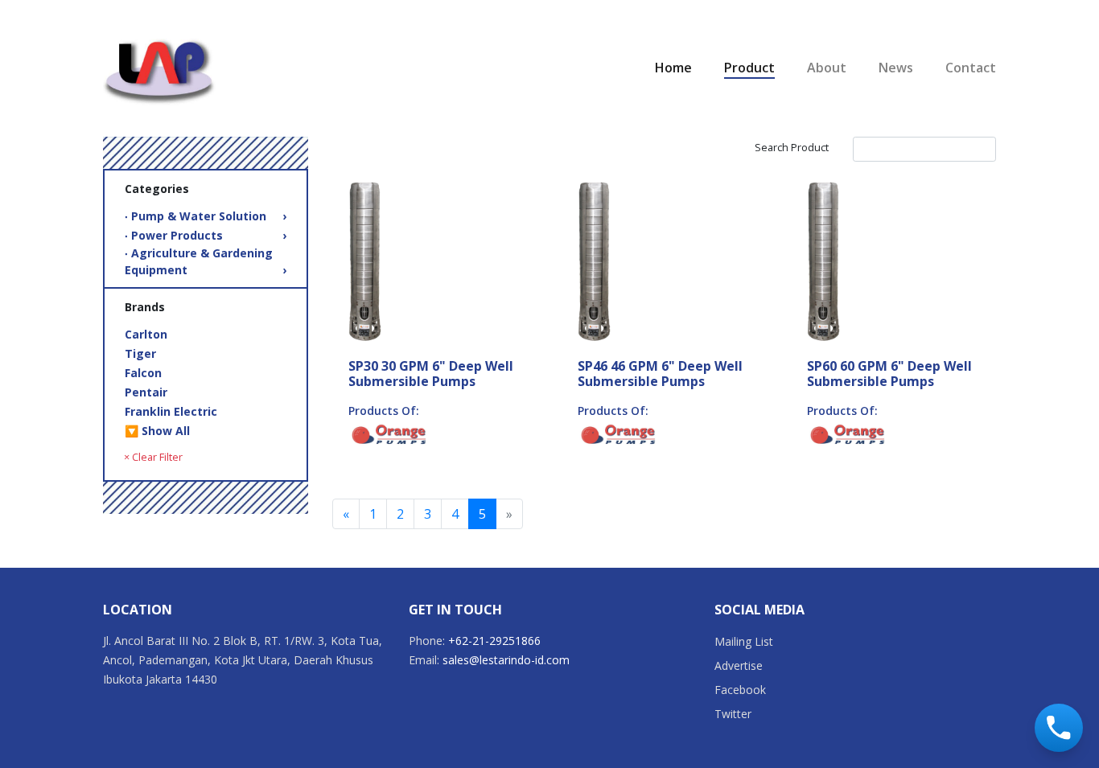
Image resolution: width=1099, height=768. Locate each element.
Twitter (732, 713)
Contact (970, 67)
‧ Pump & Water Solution (205, 216)
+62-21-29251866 (494, 640)
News (896, 67)
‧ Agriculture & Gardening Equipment (205, 261)
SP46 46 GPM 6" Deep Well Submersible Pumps (660, 373)
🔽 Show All (157, 430)
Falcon (143, 372)
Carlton (146, 334)
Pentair (146, 392)
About (826, 67)
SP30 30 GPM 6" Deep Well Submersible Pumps (430, 373)
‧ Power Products (205, 235)
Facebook (740, 689)
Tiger (140, 353)
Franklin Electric (171, 411)
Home (673, 67)
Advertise (738, 665)
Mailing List (743, 641)
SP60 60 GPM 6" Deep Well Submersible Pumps (889, 373)
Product (749, 67)
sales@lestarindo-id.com (506, 659)
